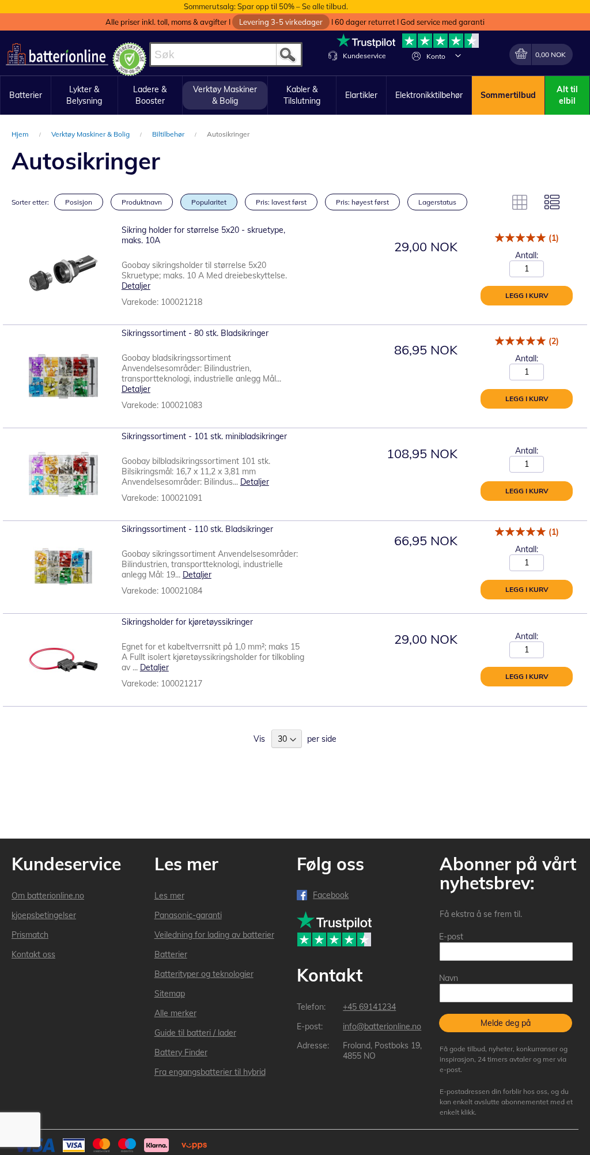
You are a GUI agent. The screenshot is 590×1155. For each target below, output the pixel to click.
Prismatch (30, 935)
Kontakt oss (33, 954)
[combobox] (225, 54)
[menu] (295, 95)
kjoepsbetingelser (44, 915)
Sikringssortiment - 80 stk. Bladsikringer (195, 333)
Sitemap (169, 993)
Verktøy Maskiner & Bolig (91, 134)
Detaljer (136, 286)
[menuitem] (26, 96)
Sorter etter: (30, 202)
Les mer (169, 895)
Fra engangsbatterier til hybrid (210, 1072)
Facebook (331, 895)
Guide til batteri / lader (195, 1033)
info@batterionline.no (382, 1026)
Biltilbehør (169, 134)
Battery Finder (180, 1052)
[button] (458, 55)
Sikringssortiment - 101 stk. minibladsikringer (204, 436)
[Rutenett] (519, 202)
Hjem (21, 134)
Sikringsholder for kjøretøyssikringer (187, 622)
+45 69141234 (369, 1007)
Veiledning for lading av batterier (214, 935)
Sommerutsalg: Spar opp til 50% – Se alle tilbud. (266, 6)
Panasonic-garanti (188, 915)
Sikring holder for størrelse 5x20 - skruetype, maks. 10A (203, 235)
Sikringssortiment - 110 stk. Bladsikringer (197, 529)
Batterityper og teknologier (204, 974)
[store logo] (57, 54)
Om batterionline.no (48, 895)
